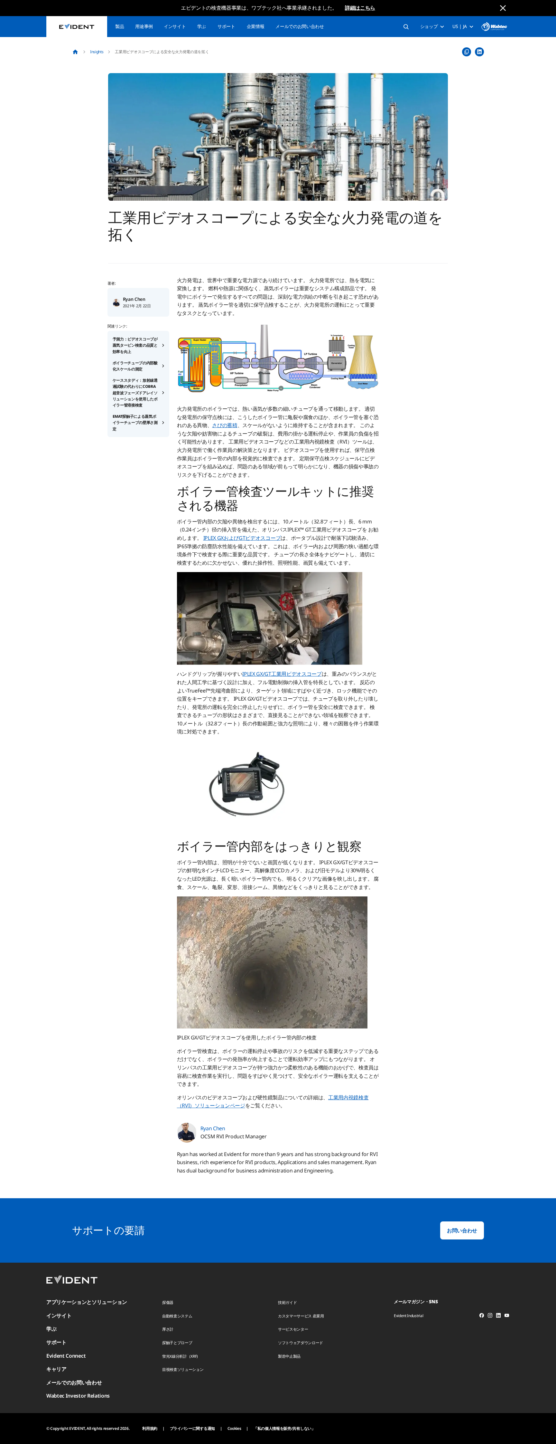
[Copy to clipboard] (466, 51)
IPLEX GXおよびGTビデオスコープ (242, 537)
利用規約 (149, 1428)
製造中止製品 (289, 1356)
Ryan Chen (134, 299)
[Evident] (76, 26)
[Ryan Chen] (116, 302)
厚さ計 (167, 1329)
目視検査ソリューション (182, 1369)
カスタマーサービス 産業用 (301, 1316)
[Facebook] (482, 1316)
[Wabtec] (494, 26)
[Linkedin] (498, 1316)
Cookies (234, 1428)
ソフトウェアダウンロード (300, 1342)
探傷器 (167, 1302)
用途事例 (144, 26)
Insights (96, 51)
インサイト (175, 26)
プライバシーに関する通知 (192, 1428)
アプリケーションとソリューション (86, 1301)
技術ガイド (287, 1302)
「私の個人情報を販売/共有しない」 (284, 1428)
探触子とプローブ (177, 1342)
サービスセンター (293, 1329)
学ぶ (201, 26)
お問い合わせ (462, 1230)
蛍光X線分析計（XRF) (180, 1356)
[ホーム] (75, 52)
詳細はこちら (360, 7)
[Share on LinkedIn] (479, 51)
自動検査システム (177, 1316)
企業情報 (255, 26)
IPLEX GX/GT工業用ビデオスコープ (281, 673)
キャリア (56, 1368)
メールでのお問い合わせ (299, 26)
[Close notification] (503, 8)
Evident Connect (66, 1355)
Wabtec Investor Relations (78, 1395)
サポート (226, 26)
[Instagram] (490, 1316)
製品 (119, 26)
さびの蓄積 (224, 425)
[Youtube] (507, 1316)
